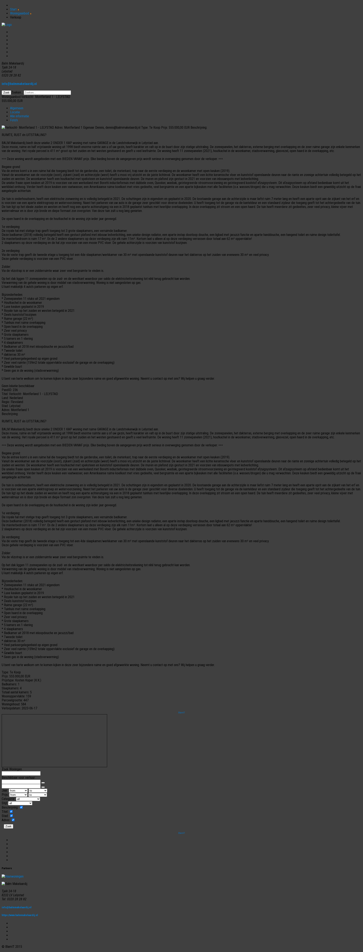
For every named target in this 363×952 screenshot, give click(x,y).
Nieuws (15, 52)
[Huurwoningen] (13, 876)
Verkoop (15, 44)
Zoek (6, 92)
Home (14, 32)
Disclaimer (17, 860)
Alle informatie (19, 116)
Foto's (14, 120)
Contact (15, 56)
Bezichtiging (18, 844)
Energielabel (18, 848)
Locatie (15, 112)
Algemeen (16, 108)
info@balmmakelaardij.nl (19, 84)
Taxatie (15, 856)
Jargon (14, 852)
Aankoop (15, 40)
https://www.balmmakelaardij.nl (20, 915)
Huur (13, 48)
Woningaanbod (19, 36)
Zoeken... (17, 92)
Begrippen (17, 840)
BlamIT (181, 712)
